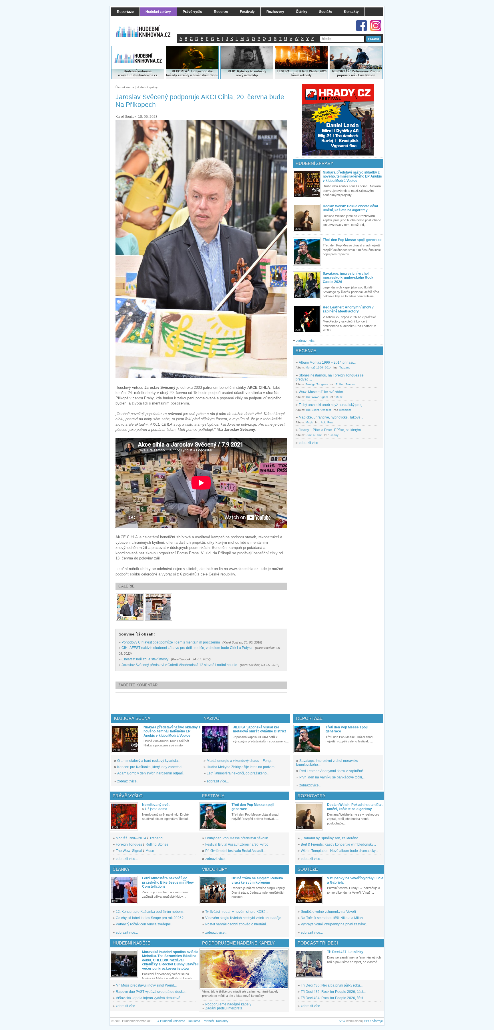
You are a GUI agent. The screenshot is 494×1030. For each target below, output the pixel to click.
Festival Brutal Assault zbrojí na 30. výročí (237, 844)
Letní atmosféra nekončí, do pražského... (238, 773)
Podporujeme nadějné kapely (228, 1004)
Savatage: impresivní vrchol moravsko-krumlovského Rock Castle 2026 (348, 278)
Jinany (334, 435)
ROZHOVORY (312, 795)
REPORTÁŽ (341, 71)
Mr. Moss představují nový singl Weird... (146, 985)
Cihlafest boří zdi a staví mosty (144, 659)
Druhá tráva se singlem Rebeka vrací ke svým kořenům (257, 880)
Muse (339, 397)
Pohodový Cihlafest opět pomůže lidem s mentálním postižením (170, 642)
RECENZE (306, 350)
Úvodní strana (124, 87)
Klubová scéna (132, 718)
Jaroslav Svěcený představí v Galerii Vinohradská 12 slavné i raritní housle (179, 665)
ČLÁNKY (121, 869)
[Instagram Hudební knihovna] (376, 26)
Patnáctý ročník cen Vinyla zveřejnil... (144, 924)
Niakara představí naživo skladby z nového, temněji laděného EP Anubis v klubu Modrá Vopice (352, 176)
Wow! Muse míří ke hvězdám (321, 392)
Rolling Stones (345, 384)
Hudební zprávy (147, 87)
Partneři (208, 1021)
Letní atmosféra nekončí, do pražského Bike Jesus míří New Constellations (168, 882)
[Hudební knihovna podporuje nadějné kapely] (244, 969)
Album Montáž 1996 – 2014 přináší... (327, 362)
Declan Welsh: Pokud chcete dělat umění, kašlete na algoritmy (350, 208)
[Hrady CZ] (338, 120)
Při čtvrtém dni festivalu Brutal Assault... (235, 851)
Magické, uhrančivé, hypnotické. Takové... (331, 417)
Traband (344, 367)
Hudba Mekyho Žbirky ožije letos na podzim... (242, 767)
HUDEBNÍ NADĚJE (131, 943)
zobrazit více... (307, 341)
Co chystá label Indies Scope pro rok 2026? (150, 918)
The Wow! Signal (317, 397)
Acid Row (327, 422)
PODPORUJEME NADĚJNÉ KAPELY (238, 943)
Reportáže (309, 718)
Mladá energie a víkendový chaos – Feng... (240, 761)
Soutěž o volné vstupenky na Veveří (328, 912)
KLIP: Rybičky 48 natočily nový (247, 73)
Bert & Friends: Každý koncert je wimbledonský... (338, 844)
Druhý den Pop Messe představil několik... (237, 838)
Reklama (194, 1021)
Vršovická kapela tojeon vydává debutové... (149, 998)
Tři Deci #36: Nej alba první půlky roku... (331, 985)
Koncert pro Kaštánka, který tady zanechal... (151, 767)
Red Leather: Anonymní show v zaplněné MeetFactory (348, 309)
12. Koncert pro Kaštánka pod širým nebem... (150, 912)
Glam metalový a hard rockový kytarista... (148, 761)
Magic (309, 422)
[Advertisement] (211, 703)
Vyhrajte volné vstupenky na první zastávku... (335, 924)
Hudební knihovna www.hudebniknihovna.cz (138, 73)
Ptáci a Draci (314, 435)
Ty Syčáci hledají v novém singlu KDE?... (236, 912)
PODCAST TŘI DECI (318, 943)
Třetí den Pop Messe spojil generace (352, 240)
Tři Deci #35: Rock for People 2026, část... (333, 992)
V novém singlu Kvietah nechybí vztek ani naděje (243, 918)
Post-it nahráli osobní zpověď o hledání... (236, 924)
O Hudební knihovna (171, 1021)
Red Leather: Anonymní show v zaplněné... (332, 771)
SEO (342, 1021)
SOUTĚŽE (308, 869)
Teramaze (345, 409)
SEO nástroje (373, 1021)
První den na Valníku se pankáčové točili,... (332, 777)
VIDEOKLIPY (215, 869)
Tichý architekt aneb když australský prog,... (332, 405)
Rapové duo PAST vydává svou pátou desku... (151, 992)
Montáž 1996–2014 (319, 367)
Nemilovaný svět (156, 805)
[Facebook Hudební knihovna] (361, 26)
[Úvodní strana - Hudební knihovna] (147, 27)
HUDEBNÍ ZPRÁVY (314, 163)
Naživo (212, 718)
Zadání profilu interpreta (223, 1008)
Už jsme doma (156, 809)
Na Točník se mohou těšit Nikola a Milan (332, 918)
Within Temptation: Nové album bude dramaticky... (339, 851)
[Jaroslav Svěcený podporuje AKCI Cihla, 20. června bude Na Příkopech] (130, 607)
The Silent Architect (318, 409)
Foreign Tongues (317, 384)
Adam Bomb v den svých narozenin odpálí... (151, 773)
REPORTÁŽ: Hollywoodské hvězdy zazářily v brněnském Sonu (192, 73)
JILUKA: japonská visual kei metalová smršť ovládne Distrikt (259, 729)
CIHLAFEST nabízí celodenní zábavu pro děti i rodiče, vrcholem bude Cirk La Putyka (186, 648)
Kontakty (222, 1021)
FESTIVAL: (285, 71)
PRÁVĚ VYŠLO (128, 795)
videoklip (251, 75)
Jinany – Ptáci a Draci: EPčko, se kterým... (331, 430)
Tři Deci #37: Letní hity (345, 952)
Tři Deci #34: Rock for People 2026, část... (333, 998)
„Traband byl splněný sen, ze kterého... (331, 838)
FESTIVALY (213, 795)
